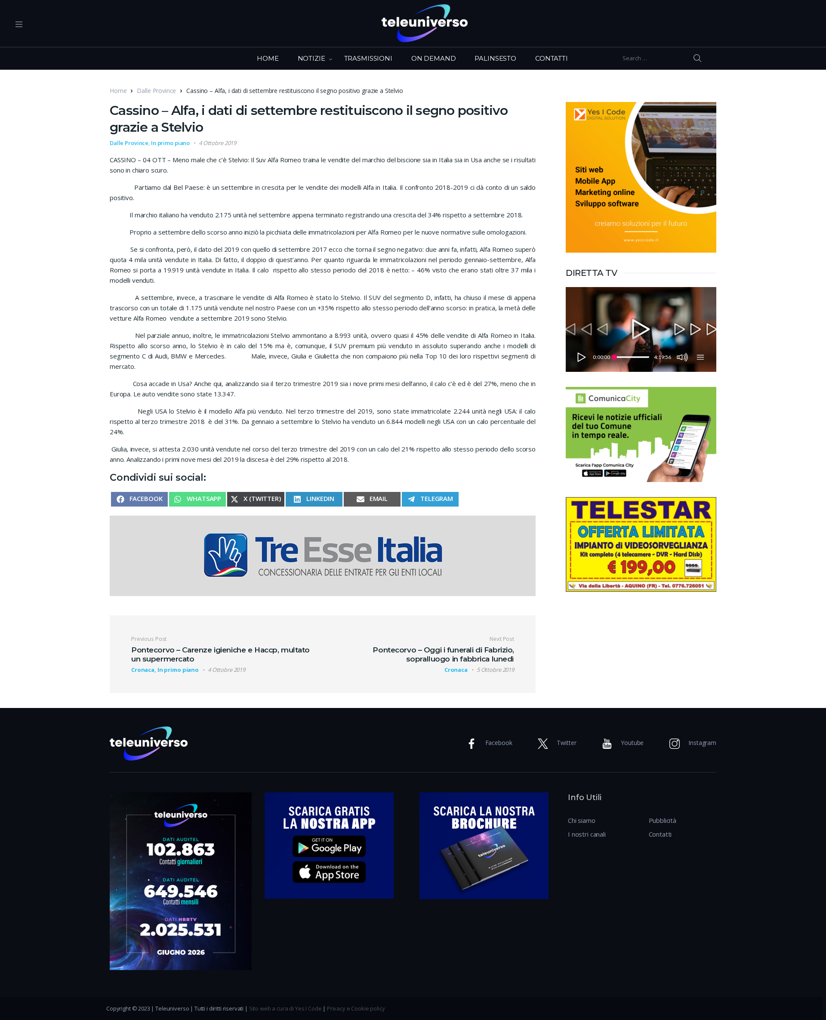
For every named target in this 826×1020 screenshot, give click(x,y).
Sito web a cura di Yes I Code (285, 1008)
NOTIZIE (311, 58)
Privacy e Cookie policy (356, 1008)
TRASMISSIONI (368, 58)
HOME (267, 58)
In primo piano (170, 143)
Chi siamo (581, 820)
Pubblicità (663, 820)
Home (118, 91)
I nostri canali (587, 834)
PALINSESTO (495, 58)
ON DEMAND (433, 58)
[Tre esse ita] (323, 554)
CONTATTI (551, 58)
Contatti (660, 834)
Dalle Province (156, 91)
